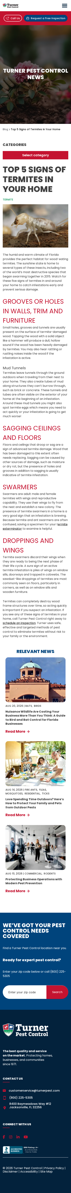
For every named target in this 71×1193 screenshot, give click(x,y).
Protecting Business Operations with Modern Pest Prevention (33, 881)
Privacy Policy (54, 1168)
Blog (5, 129)
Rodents (50, 873)
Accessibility (29, 1171)
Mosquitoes (14, 793)
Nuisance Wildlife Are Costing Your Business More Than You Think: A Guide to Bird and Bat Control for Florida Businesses (35, 717)
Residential (32, 793)
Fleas (42, 790)
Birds (37, 706)
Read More (15, 731)
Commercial (33, 873)
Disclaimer (10, 1171)
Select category (35, 155)
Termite (8, 199)
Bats (28, 706)
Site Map (46, 1171)
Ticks (45, 793)
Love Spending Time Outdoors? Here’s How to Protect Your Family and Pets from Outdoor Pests (34, 803)
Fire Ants (31, 790)
